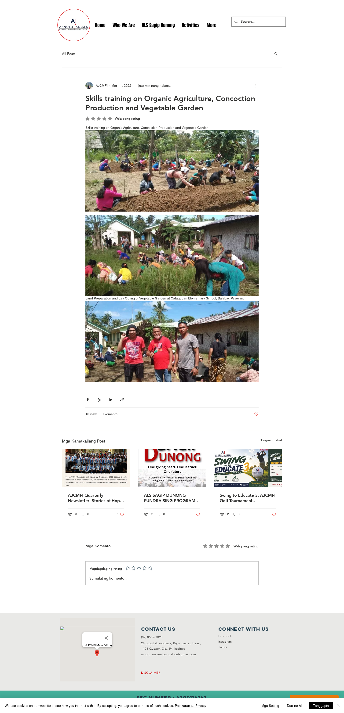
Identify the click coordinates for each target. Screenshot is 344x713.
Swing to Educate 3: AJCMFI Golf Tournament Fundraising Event (247, 498)
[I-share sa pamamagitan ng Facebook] (87, 399)
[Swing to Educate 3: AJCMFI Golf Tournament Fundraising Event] (248, 468)
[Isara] (338, 705)
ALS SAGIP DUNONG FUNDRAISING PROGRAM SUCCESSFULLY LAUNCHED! (171, 498)
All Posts (68, 53)
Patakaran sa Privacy (190, 705)
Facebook (225, 636)
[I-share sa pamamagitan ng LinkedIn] (110, 399)
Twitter (222, 647)
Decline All (294, 705)
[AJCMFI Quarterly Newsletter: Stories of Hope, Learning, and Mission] (96, 468)
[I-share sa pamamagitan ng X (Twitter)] (99, 399)
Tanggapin (321, 705)
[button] (190, 25)
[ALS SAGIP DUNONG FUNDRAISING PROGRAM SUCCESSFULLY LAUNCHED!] (172, 468)
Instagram (225, 641)
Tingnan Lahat (271, 440)
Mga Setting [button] (270, 705)
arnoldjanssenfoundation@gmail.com (168, 654)
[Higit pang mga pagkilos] (256, 85)
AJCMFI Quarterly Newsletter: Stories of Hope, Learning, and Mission (95, 498)
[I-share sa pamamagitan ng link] (122, 399)
